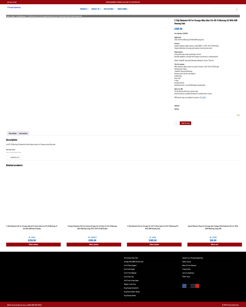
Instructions (23, 133)
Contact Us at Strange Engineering (192, 258)
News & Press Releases (189, 265)
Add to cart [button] (214, 244)
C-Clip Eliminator (21, 16)
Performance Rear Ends (131, 258)
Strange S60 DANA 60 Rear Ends (133, 261)
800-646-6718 (11, 2)
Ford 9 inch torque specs (131, 280)
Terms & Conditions (188, 273)
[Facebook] (184, 286)
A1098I (204, 97)
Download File (15, 157)
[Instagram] (193, 286)
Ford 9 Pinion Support (130, 265)
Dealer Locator (186, 261)
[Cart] (238, 2)
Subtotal (176, 106)
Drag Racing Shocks (130, 295)
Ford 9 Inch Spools (129, 269)
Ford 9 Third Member (130, 273)
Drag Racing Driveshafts (131, 288)
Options (176, 109)
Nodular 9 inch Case (130, 284)
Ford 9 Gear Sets (129, 276)
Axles (12, 16)
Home (8, 16)
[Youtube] (197, 286)
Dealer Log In (186, 276)
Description (12, 133)
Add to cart (185, 123)
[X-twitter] (189, 286)
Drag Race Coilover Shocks (132, 292)
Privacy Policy (186, 269)
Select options (33, 244)
